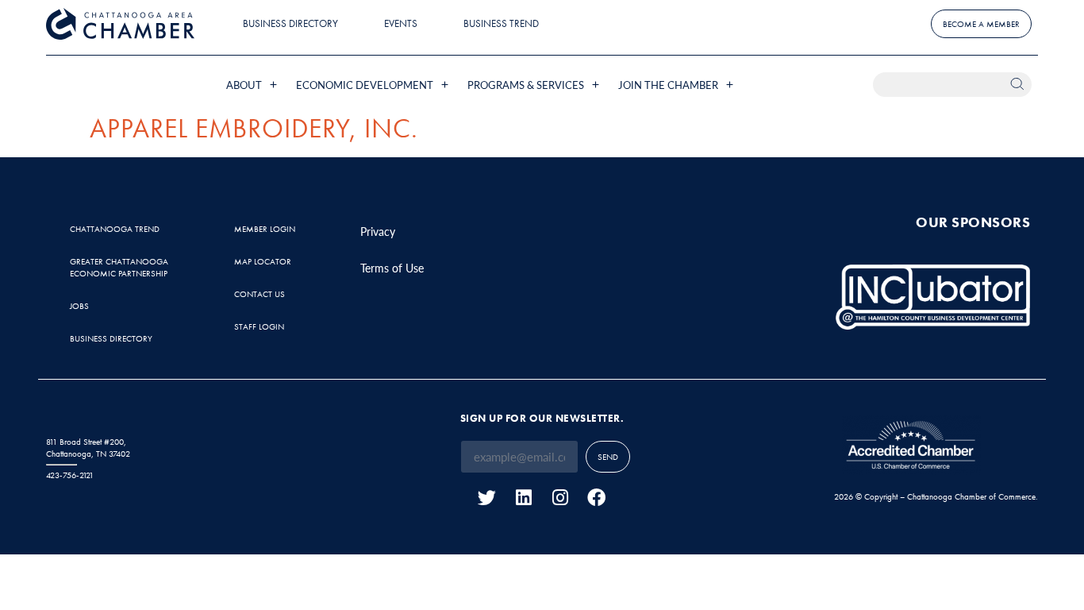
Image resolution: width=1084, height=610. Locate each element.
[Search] (1019, 84)
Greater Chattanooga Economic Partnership (119, 267)
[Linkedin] (523, 497)
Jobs (79, 305)
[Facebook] (596, 497)
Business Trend (501, 23)
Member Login (264, 228)
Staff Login (259, 326)
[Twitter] (487, 497)
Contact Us (259, 293)
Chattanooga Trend (115, 228)
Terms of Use (392, 268)
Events (400, 23)
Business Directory (290, 23)
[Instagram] (560, 497)
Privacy (377, 231)
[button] (253, 84)
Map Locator (262, 261)
